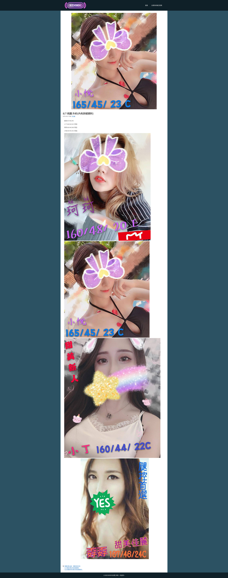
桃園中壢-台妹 (68, 566)
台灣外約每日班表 (156, 5)
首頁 (146, 5)
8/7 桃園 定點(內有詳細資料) (72, 568)
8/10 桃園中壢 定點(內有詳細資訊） (74, 569)
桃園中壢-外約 (76, 566)
